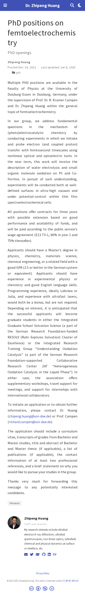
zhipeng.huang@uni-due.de (29, 416)
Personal (14, 503)
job (18, 72)
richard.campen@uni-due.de (30, 422)
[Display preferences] (80, 5)
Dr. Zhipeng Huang (43, 5)
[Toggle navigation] (5, 5)
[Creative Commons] (42, 589)
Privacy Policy (42, 573)
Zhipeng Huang (36, 518)
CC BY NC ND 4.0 (70, 580)
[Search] (72, 5)
